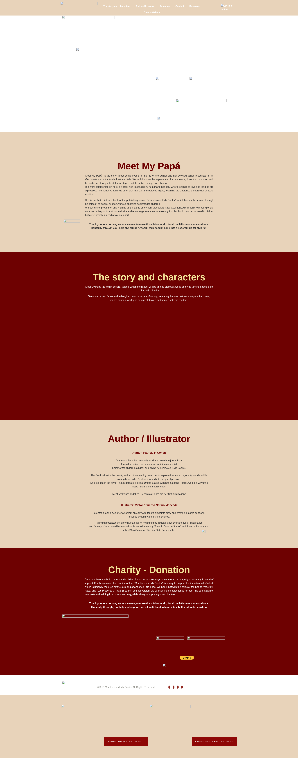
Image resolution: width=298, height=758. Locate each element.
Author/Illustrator (145, 6)
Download (194, 6)
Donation (165, 6)
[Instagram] (178, 687)
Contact (179, 6)
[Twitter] (173, 687)
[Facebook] (169, 687)
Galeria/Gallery (152, 12)
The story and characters (116, 6)
